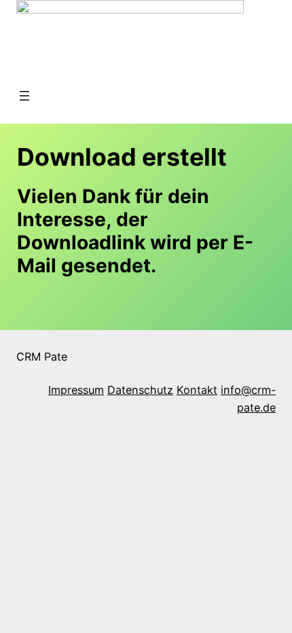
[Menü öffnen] (24, 96)
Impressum (76, 390)
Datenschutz (140, 390)
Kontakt (197, 390)
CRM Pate (41, 356)
